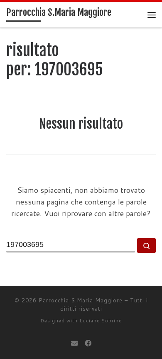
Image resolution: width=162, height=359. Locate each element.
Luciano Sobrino (100, 320)
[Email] (74, 343)
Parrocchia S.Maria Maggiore (81, 300)
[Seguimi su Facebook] (88, 343)
